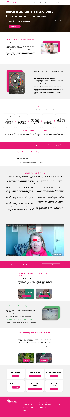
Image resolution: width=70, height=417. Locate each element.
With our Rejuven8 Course (35, 376)
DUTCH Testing (26, 295)
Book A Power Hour (43, 295)
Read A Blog (16, 387)
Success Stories (51, 2)
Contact (62, 2)
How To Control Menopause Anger (44, 405)
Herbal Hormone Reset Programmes (28, 405)
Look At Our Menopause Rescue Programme (51, 264)
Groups (35, 2)
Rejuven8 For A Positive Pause (27, 404)
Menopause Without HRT (43, 407)
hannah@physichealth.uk (10, 406)
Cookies (59, 402)
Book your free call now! (55, 145)
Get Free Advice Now (14, 26)
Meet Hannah (46, 2)
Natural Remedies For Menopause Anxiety (46, 402)
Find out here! (54, 376)
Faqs (23, 408)
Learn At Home (40, 2)
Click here (26, 360)
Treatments (31, 2)
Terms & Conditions (61, 405)
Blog (59, 2)
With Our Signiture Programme (35, 388)
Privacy (59, 404)
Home (27, 2)
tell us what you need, (19, 54)
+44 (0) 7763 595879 (10, 405)
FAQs (56, 2)
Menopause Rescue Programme (28, 407)
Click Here (16, 376)
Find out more (43, 360)
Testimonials (24, 410)
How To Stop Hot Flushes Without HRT (45, 404)
